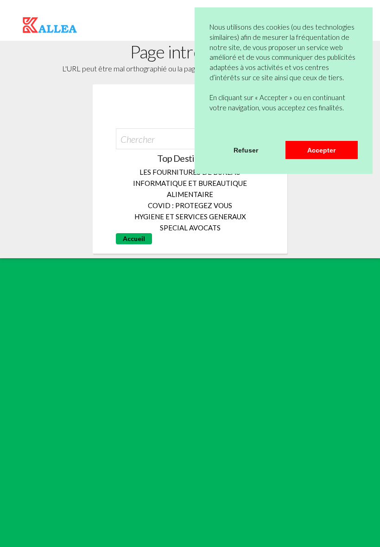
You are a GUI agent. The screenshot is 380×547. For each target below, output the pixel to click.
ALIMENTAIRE (190, 194)
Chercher (137, 139)
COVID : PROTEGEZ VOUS (190, 205)
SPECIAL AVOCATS (190, 227)
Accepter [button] (321, 150)
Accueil (134, 238)
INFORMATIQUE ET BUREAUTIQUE (190, 183)
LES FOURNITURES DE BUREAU (190, 172)
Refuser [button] (246, 150)
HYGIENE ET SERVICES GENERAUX (190, 216)
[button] (210, 128)
